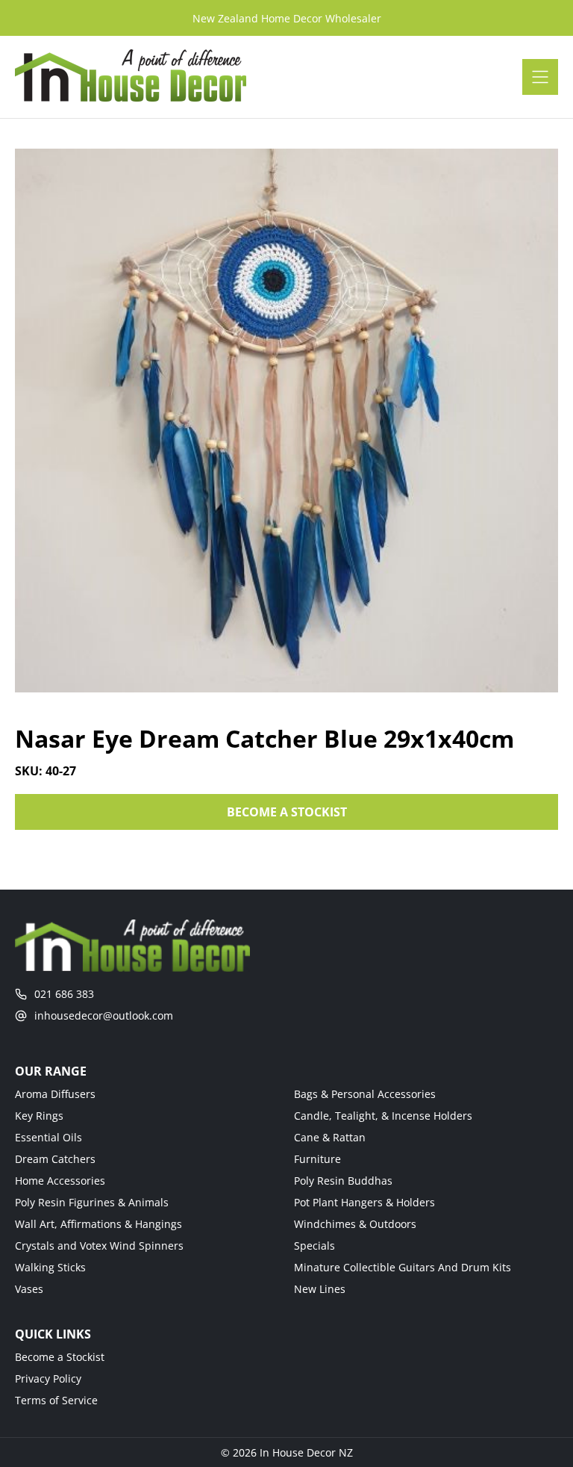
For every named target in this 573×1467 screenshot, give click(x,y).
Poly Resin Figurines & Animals (92, 1202)
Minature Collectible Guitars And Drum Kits (402, 1267)
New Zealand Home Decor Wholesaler (286, 18)
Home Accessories (60, 1180)
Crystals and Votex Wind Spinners (99, 1245)
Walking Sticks (50, 1267)
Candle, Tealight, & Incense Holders (383, 1115)
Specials (314, 1245)
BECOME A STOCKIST (287, 812)
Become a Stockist (59, 1357)
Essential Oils (48, 1137)
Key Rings (39, 1115)
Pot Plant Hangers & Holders (364, 1202)
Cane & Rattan (330, 1137)
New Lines (319, 1289)
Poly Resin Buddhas (343, 1180)
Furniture (317, 1159)
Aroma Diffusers (55, 1094)
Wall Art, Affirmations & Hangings (98, 1224)
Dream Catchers (55, 1159)
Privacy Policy (48, 1378)
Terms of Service (56, 1400)
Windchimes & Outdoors (355, 1224)
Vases (29, 1289)
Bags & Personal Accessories (365, 1094)
